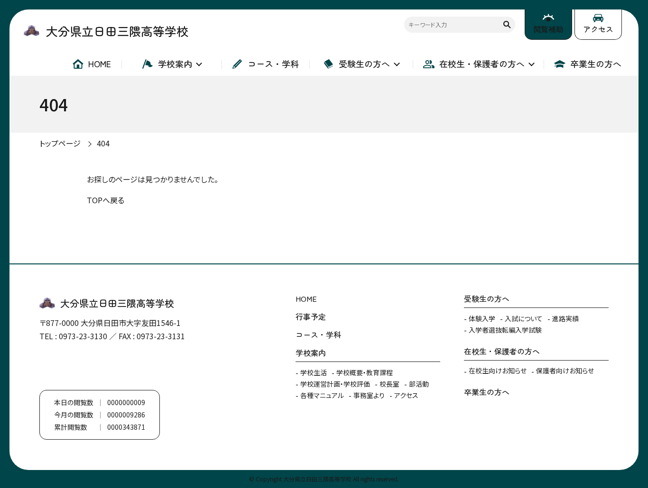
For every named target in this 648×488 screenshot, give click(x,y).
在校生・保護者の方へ (482, 63)
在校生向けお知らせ (498, 370)
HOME (99, 63)
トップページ (60, 143)
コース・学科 (273, 63)
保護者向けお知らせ (565, 370)
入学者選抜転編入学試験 (505, 329)
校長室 (389, 384)
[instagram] (77, 366)
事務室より (369, 395)
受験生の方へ (364, 63)
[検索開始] (507, 25)
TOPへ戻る (105, 200)
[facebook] (48, 366)
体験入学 (482, 318)
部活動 (419, 384)
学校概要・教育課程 (364, 372)
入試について (524, 318)
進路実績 (565, 318)
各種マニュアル (322, 395)
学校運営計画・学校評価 (335, 384)
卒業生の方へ (595, 63)
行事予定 (311, 316)
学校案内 (175, 63)
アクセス (598, 29)
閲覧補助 (548, 29)
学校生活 (313, 372)
